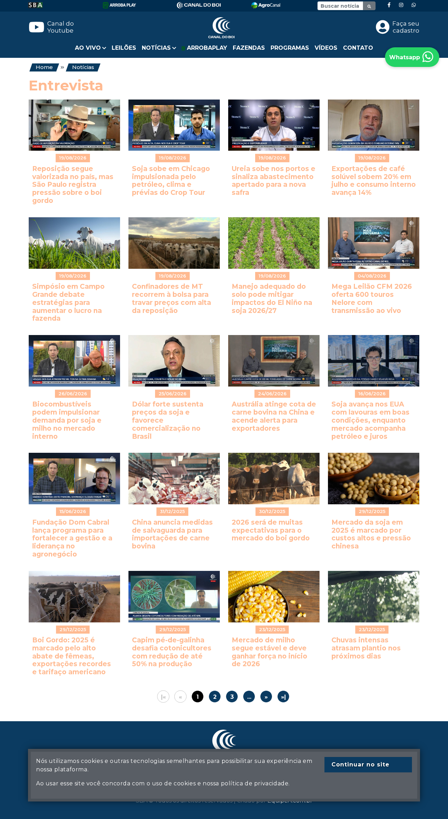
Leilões (124, 48)
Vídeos (326, 48)
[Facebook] (389, 5)
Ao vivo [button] (88, 48)
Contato (358, 48)
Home (44, 67)
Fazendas (249, 48)
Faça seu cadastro (405, 27)
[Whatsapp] (413, 5)
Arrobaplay (206, 48)
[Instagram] (401, 5)
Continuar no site (360, 764)
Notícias (83, 67)
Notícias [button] (156, 48)
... (249, 697)
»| (283, 697)
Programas (290, 48)
